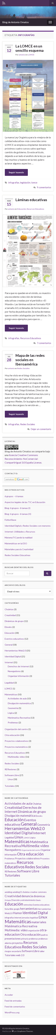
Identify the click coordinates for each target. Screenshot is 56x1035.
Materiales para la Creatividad (19, 549)
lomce (34, 182)
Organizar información (18, 676)
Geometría (13, 708)
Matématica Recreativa (19, 717)
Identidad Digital (13, 656)
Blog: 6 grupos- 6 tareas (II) (18, 514)
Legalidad (9, 682)
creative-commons (38, 892)
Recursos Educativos (35, 209)
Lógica (11, 713)
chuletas (26, 892)
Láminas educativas (31, 200)
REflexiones (10, 769)
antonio (22, 54)
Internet (9, 662)
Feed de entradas (13, 1000)
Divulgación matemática (19, 703)
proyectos (17, 943)
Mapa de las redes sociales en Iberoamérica (30, 359)
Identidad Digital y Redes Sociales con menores (28, 525)
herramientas (28, 908)
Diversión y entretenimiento (23, 900)
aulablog (8, 892)
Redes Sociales (23, 368)
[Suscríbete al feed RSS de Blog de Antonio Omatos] (3, 2)
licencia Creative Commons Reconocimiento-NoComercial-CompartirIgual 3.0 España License (23, 459)
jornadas (26, 918)
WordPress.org (12, 1012)
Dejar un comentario (41, 429)
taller (42, 951)
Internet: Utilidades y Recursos (20, 531)
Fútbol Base (10, 520)
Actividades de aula (17, 698)
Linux (10, 779)
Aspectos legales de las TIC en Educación (25, 502)
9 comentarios (44, 187)
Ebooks (8, 627)
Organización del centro (16, 729)
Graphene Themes (25, 1031)
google (17, 909)
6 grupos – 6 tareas (14, 496)
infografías (13, 182)
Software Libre (12, 775)
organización (33, 930)
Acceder (9, 994)
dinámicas (39, 896)
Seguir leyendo (16, 172)
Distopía (8, 900)
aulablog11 (17, 892)
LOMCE (31, 54)
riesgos (8, 951)
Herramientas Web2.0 (15, 650)
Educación (21, 209)
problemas (33, 939)
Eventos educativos (14, 638)
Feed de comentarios (15, 1006)
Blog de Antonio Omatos (15, 22)
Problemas (13, 722)
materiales (38, 922)
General (8, 644)
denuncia (27, 896)
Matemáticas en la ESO (16, 543)
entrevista (28, 905)
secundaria (16, 951)
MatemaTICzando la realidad (18, 537)
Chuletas (9, 609)
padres (44, 934)
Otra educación (12, 735)
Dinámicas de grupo (14, 621)
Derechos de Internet (18, 666)
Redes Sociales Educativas (17, 555)
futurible (9, 909)
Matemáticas (11, 694)
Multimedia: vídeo (16, 756)
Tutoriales (10, 786)
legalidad (34, 918)
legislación (25, 182)
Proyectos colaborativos (16, 741)
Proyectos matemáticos (16, 747)
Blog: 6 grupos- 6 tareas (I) (17, 508)
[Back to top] (49, 1028)
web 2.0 (20, 955)
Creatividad (10, 615)
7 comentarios (44, 343)
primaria (24, 939)
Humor (17, 913)
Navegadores (14, 671)
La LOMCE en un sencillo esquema (29, 48)
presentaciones (13, 938)
